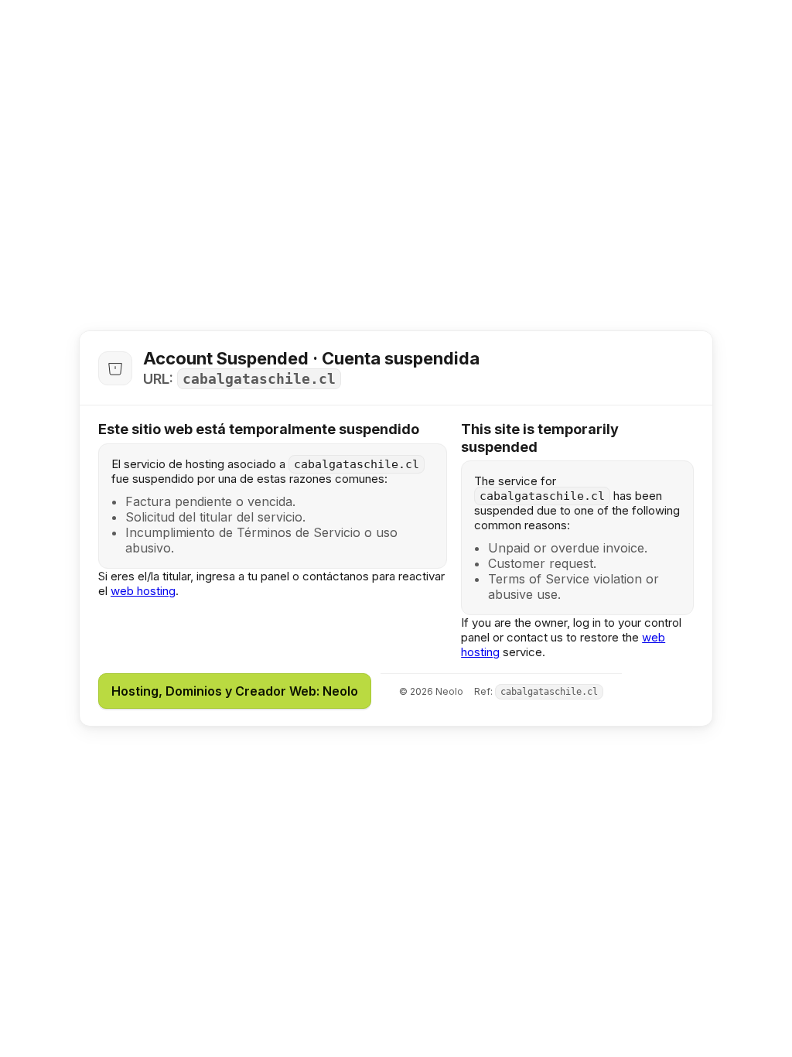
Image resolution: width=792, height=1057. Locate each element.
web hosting (143, 590)
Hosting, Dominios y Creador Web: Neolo (234, 691)
